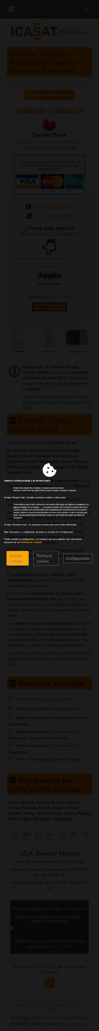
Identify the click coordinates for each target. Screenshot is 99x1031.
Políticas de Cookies (31, 542)
